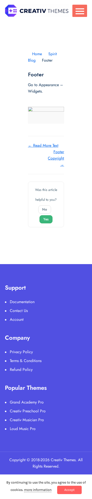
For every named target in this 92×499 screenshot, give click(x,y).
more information (38, 490)
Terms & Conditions (25, 361)
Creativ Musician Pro (27, 420)
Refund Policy (21, 369)
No (44, 209)
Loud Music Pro (23, 429)
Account (17, 319)
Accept (69, 490)
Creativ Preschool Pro (28, 411)
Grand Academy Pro (27, 402)
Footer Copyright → (56, 158)
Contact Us (19, 310)
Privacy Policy (21, 352)
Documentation (22, 302)
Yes (46, 219)
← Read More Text (43, 145)
